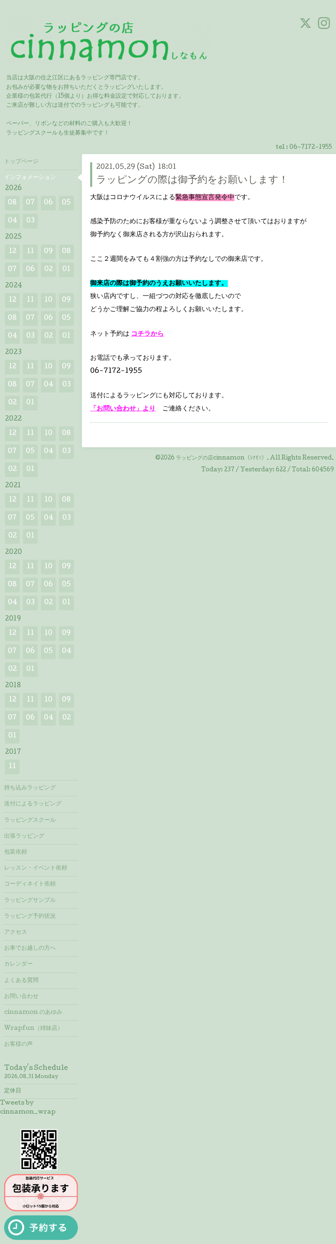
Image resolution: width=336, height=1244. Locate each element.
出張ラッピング (24, 836)
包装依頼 (15, 852)
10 (48, 300)
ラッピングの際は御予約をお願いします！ (192, 180)
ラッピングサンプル (30, 900)
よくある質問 (21, 980)
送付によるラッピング (32, 804)
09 (48, 251)
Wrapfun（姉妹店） (33, 1028)
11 (30, 251)
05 (66, 202)
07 (30, 202)
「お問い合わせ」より (123, 409)
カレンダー (18, 964)
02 (48, 269)
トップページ (21, 162)
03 (30, 220)
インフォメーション (30, 178)
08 (12, 202)
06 (48, 202)
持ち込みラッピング (30, 788)
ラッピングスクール (30, 820)
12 (12, 251)
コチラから (147, 334)
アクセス (15, 932)
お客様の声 (18, 1044)
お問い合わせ (21, 996)
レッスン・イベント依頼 (35, 868)
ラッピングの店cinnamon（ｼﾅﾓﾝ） (221, 458)
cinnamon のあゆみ (33, 1012)
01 (66, 269)
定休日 (12, 1091)
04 (12, 220)
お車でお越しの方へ (30, 948)
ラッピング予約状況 (30, 916)
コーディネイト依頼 (30, 884)
